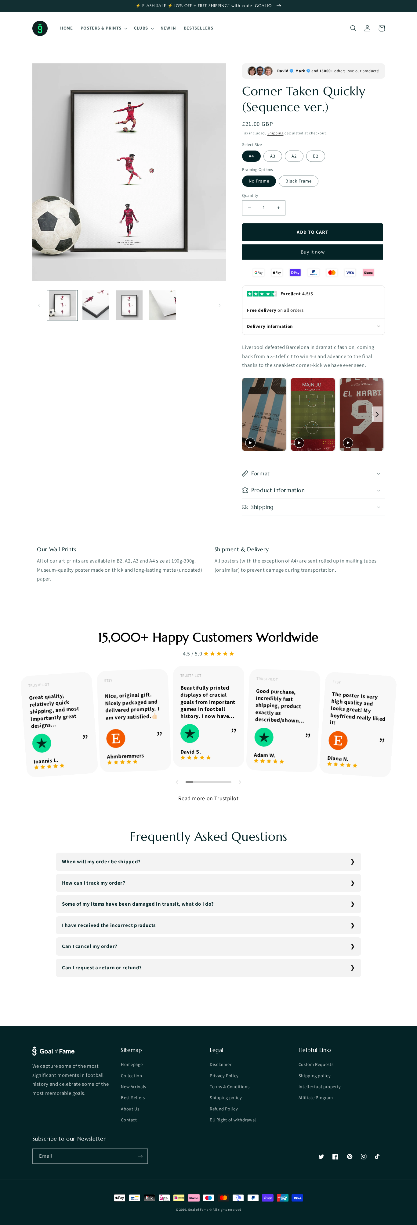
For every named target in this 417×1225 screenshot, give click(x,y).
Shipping (275, 133)
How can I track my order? (93, 882)
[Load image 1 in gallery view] (62, 305)
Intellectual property (320, 1086)
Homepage (132, 1064)
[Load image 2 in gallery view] (96, 305)
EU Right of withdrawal (233, 1120)
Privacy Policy (224, 1075)
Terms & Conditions (229, 1086)
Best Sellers (133, 1097)
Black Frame (298, 181)
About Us (130, 1109)
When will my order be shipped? (101, 861)
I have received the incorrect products (109, 925)
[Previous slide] (248, 414)
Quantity (250, 195)
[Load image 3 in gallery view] (129, 305)
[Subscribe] (140, 1156)
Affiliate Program (316, 1097)
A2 (294, 156)
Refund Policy (224, 1109)
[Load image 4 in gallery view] (162, 305)
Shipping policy (226, 1097)
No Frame (259, 181)
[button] (103, 28)
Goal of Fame (198, 1209)
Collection (131, 1075)
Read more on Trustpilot (208, 798)
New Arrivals (133, 1086)
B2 (315, 156)
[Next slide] (377, 414)
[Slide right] (219, 305)
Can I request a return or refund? (102, 967)
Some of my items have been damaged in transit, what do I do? (138, 903)
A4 (251, 156)
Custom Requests (316, 1064)
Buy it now (313, 252)
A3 (272, 156)
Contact (129, 1120)
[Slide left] (39, 305)
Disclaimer (220, 1064)
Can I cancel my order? (90, 946)
